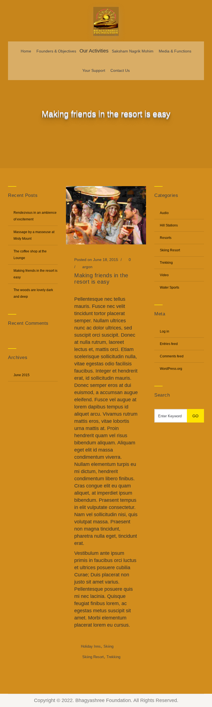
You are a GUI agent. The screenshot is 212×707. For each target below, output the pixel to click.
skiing (108, 646)
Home (26, 51)
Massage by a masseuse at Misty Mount (34, 235)
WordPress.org (171, 369)
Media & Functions (175, 51)
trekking (113, 657)
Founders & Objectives (56, 51)
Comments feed (172, 356)
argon (87, 267)
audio (164, 213)
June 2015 (22, 375)
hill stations (169, 225)
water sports (169, 287)
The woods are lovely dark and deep (33, 293)
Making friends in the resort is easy (35, 274)
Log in (164, 331)
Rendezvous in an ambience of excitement (35, 216)
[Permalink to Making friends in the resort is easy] (106, 243)
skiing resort (93, 657)
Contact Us (120, 70)
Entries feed (169, 344)
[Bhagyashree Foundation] (106, 20)
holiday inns (91, 646)
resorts (165, 238)
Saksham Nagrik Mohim (132, 51)
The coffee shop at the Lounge (30, 254)
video (164, 275)
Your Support (93, 70)
